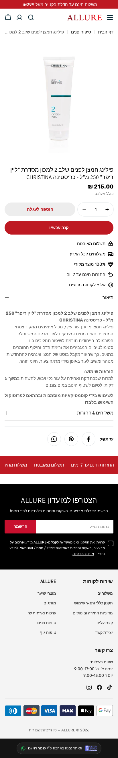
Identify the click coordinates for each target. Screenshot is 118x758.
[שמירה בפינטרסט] (71, 439)
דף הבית (105, 32)
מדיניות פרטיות (83, 554)
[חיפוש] (30, 17)
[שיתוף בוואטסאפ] (54, 439)
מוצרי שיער (47, 593)
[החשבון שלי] (19, 17)
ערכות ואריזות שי (42, 613)
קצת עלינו (105, 622)
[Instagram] (89, 687)
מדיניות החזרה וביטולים (93, 613)
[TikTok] (110, 687)
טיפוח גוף (48, 632)
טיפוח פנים (81, 32)
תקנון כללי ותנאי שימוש (93, 603)
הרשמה (20, 526)
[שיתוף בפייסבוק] (88, 439)
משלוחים (105, 593)
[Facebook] (99, 687)
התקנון (84, 542)
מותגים (50, 603)
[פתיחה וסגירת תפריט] (110, 17)
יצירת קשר (104, 632)
